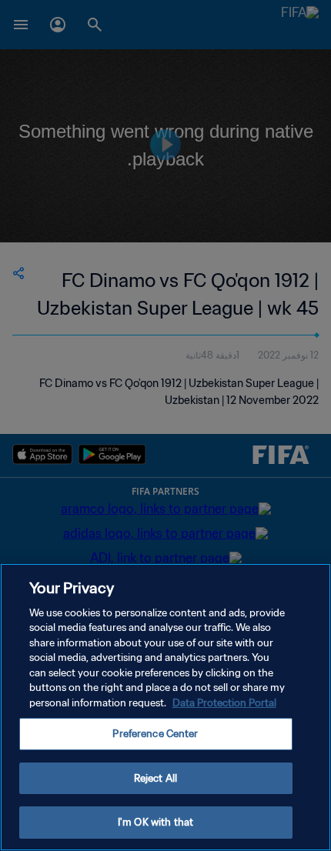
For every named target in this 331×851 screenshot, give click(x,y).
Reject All (155, 778)
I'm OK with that (155, 822)
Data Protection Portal (224, 702)
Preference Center (155, 733)
